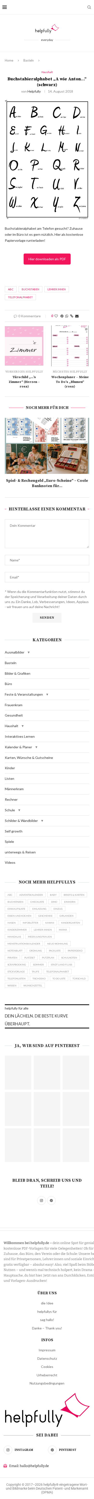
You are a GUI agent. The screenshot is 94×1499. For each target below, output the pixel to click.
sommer (38, 964)
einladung (39, 908)
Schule (10, 810)
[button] (28, 652)
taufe (35, 971)
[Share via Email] (77, 316)
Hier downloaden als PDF (47, 259)
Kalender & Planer (18, 747)
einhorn (69, 901)
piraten (12, 957)
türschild (79, 978)
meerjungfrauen (40, 936)
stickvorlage (16, 971)
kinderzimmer (17, 929)
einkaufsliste (16, 908)
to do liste (59, 978)
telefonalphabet (20, 297)
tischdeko (39, 978)
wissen (11, 985)
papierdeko (75, 950)
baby (53, 894)
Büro (8, 684)
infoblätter (30, 922)
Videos (10, 862)
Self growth (13, 831)
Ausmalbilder (14, 652)
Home (9, 60)
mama (63, 929)
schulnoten (69, 957)
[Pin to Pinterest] (61, 316)
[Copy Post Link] (71, 316)
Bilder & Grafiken (17, 673)
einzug (58, 908)
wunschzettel (32, 985)
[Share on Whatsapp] (66, 316)
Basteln (28, 60)
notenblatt (14, 950)
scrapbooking (16, 964)
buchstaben (30, 289)
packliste (55, 950)
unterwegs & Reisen (20, 852)
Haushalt (11, 726)
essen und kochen (19, 915)
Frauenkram (13, 705)
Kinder (10, 768)
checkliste (37, 901)
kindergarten (70, 922)
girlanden (67, 915)
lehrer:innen (56, 289)
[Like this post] (56, 316)
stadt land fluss (61, 964)
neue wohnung (57, 943)
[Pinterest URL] (18, 1072)
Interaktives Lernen (20, 736)
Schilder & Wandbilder (21, 821)
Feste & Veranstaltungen (24, 694)
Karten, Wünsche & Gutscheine (29, 758)
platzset (29, 957)
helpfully (34, 91)
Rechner (11, 799)
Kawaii (49, 922)
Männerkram (14, 789)
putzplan (48, 957)
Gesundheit (14, 715)
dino (54, 901)
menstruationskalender (23, 943)
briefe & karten (74, 894)
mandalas (14, 936)
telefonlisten (16, 978)
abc (10, 289)
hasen (11, 922)
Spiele (9, 841)
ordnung (35, 950)
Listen (9, 778)
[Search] (89, 7)
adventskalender (31, 894)
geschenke (45, 915)
